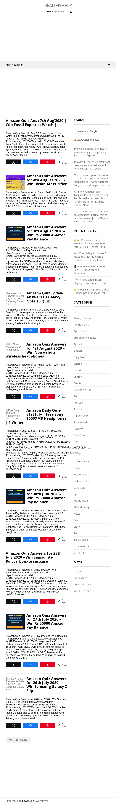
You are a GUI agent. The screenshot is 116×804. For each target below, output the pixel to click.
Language (79, 487)
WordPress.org (82, 591)
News (77, 513)
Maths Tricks (81, 500)
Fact (76, 396)
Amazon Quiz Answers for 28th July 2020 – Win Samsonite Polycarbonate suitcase (34, 557)
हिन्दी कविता (79, 552)
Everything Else (82, 389)
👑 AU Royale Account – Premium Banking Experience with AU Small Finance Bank (90, 243)
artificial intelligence (85, 337)
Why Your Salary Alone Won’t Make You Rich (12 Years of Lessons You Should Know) (90, 257)
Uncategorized (82, 546)
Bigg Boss (79, 357)
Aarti (76, 311)
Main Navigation (14, 65)
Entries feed (80, 578)
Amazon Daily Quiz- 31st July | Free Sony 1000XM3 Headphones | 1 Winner (36, 416)
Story (77, 526)
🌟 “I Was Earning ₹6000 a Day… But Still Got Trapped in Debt (92, 291)
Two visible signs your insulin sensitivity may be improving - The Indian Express (91, 152)
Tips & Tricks (81, 539)
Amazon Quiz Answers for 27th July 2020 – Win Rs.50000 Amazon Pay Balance (46, 621)
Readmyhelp (58, 5)
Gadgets (78, 429)
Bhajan (78, 350)
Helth (77, 455)
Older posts (18, 739)
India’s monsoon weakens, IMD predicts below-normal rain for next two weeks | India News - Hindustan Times (91, 216)
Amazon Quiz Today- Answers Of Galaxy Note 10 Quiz (44, 297)
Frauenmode (81, 422)
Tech (76, 533)
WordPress (42, 800)
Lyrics (77, 494)
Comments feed (83, 584)
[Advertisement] (58, 37)
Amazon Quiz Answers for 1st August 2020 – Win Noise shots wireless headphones (36, 350)
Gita (76, 442)
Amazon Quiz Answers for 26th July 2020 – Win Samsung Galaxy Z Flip (46, 684)
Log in (77, 571)
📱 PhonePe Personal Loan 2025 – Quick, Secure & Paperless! (89, 270)
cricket (77, 370)
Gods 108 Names (83, 448)
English (78, 376)
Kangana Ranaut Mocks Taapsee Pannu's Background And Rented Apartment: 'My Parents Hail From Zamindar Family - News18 (91, 198)
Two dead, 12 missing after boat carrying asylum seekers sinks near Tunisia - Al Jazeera (92, 165)
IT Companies (81, 461)
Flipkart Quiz (81, 416)
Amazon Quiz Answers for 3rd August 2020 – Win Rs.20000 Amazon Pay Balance (46, 232)
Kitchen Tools (81, 474)
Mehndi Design (82, 507)
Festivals (78, 403)
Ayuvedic (79, 344)
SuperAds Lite (13, 800)
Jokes (77, 468)
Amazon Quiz (81, 324)
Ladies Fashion (82, 481)
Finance (78, 409)
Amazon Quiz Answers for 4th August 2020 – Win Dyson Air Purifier (46, 179)
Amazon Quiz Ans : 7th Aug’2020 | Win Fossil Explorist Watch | (36, 122)
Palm (76, 520)
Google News (88, 140)
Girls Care (79, 435)
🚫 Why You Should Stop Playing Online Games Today (90, 281)
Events (77, 383)
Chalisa (78, 363)
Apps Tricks (80, 331)
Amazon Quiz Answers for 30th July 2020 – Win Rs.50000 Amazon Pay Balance (46, 495)
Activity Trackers (83, 318)
